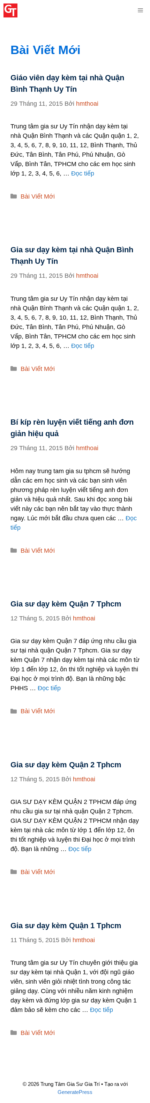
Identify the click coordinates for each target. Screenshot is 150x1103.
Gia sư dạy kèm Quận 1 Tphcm (65, 925)
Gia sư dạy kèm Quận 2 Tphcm (65, 764)
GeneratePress (75, 1092)
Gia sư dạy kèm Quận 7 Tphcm (65, 603)
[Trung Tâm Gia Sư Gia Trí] (10, 10)
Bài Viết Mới (38, 196)
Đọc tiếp (82, 173)
